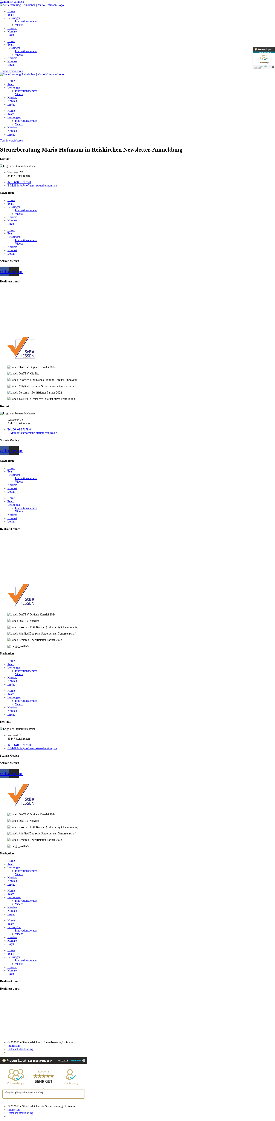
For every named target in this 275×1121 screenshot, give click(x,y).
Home (11, 11)
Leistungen (14, 18)
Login (11, 34)
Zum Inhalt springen (12, 1)
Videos (19, 24)
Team (10, 14)
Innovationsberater (26, 21)
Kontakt (12, 31)
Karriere (12, 28)
